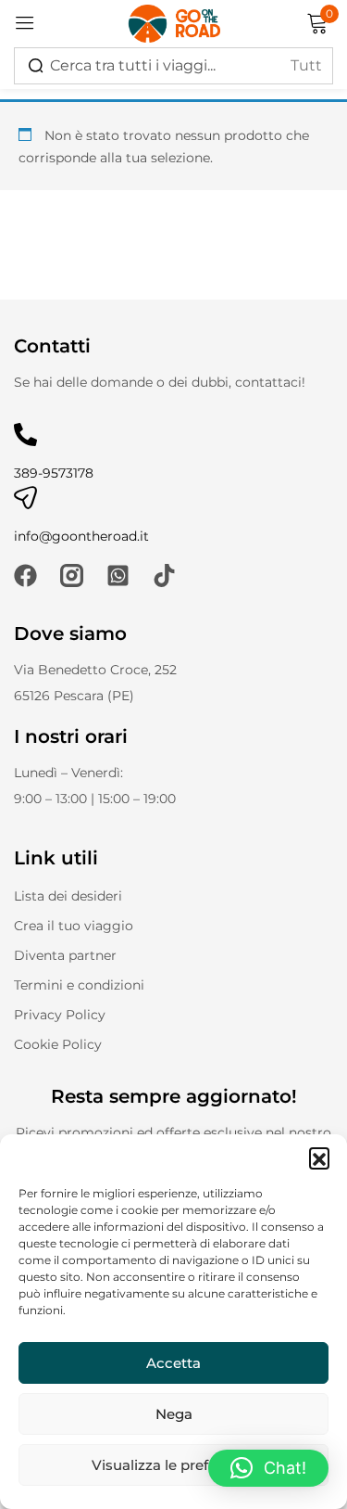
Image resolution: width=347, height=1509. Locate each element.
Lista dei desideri (68, 896)
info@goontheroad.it (81, 536)
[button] (319, 1157)
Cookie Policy (58, 1044)
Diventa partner (65, 955)
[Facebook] (25, 575)
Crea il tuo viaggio (73, 925)
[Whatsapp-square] (118, 575)
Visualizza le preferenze (173, 1465)
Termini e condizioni (79, 985)
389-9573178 (53, 473)
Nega (173, 1414)
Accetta (173, 1363)
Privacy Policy (59, 1014)
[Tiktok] (164, 575)
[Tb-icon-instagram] (71, 575)
